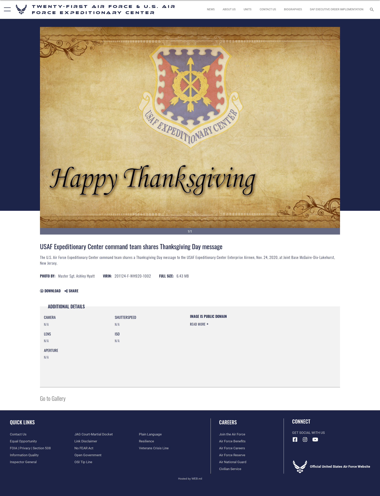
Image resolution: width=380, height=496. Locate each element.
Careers (228, 422)
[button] (6, 9)
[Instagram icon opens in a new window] (305, 439)
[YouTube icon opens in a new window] (315, 439)
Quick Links (22, 422)
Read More (198, 324)
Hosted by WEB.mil (190, 478)
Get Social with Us (308, 433)
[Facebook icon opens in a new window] (295, 439)
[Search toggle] (372, 9)
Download (52, 290)
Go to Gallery (53, 398)
